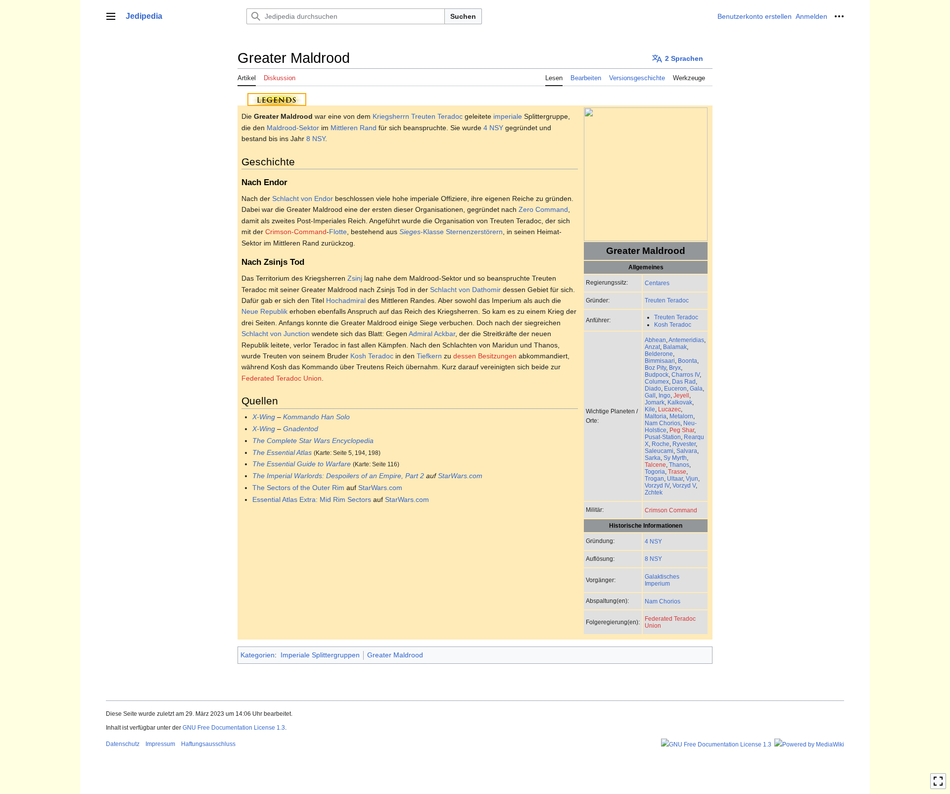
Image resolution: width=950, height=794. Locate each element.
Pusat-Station (663, 437)
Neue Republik (264, 311)
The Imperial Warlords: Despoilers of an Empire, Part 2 (338, 476)
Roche (660, 444)
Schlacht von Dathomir (465, 290)
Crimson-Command (296, 232)
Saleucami (659, 450)
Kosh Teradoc (672, 324)
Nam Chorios (662, 423)
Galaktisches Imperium (662, 580)
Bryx (675, 367)
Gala (696, 388)
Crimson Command (671, 510)
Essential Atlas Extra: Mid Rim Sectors (311, 499)
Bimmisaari (660, 360)
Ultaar (675, 478)
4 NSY (653, 541)
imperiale (507, 116)
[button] (111, 16)
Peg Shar (681, 430)
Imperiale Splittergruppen (320, 655)
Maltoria (655, 416)
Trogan (654, 478)
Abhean (655, 340)
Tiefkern (429, 356)
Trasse (677, 471)
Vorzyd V (684, 485)
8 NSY (653, 558)
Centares (657, 283)
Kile (650, 409)
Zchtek (654, 492)
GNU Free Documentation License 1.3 (234, 727)
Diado (653, 388)
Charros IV (685, 374)
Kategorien (257, 655)
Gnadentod (300, 429)
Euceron (675, 388)
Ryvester (684, 444)
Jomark (655, 402)
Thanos (679, 464)
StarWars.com (460, 476)
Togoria (655, 471)
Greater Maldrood (395, 655)
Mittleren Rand (354, 128)
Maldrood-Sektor (293, 128)
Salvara (686, 450)
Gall (650, 395)
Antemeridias (686, 340)
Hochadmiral (346, 300)
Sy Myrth (675, 457)
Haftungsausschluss (208, 744)
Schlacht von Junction (275, 334)
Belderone (659, 353)
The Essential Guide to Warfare (301, 464)
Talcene (655, 464)
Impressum (160, 744)
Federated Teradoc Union (281, 378)
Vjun (692, 478)
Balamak (675, 347)
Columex (657, 381)
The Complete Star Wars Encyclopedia (313, 441)
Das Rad (684, 381)
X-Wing (263, 417)
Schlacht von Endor (302, 198)
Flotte (338, 232)
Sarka (653, 457)
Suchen (463, 16)
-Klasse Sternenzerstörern (451, 232)
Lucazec (669, 409)
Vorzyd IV (657, 485)
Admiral (420, 334)
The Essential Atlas (282, 452)
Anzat (652, 347)
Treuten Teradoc (667, 300)
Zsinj (354, 278)
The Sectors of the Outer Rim (298, 488)
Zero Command (543, 209)
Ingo (664, 395)
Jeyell (681, 395)
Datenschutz (123, 744)
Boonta (687, 360)
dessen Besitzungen (485, 356)
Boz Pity (655, 367)
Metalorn (681, 416)
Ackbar (444, 334)
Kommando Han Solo (316, 417)
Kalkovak (679, 402)
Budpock (656, 374)
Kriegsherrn (391, 116)
